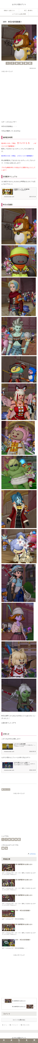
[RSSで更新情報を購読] (6, 848)
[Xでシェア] (8, 63)
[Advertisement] (19, 97)
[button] (30, 63)
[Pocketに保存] (21, 63)
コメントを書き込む (19, 1020)
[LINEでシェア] (26, 63)
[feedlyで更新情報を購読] (2, 848)
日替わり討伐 (6, 789)
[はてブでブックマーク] (17, 63)
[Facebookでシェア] (12, 63)
